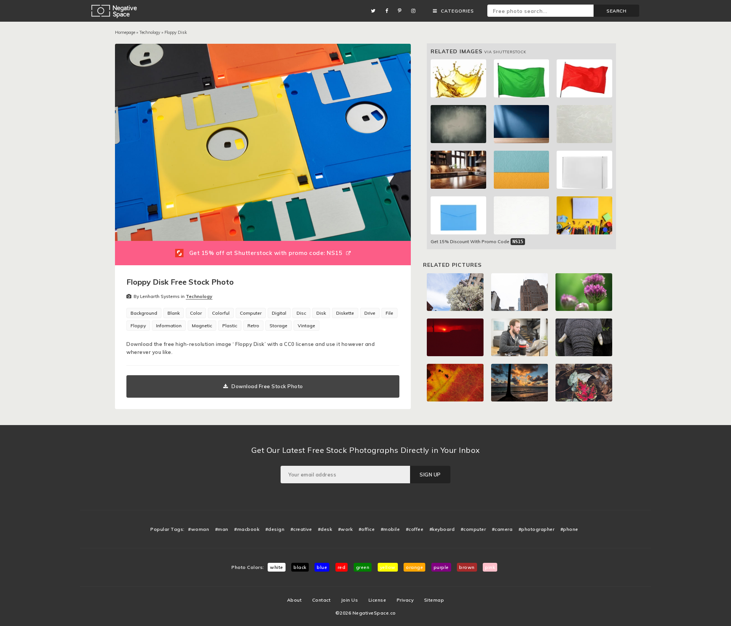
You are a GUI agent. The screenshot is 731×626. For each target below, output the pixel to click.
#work (345, 529)
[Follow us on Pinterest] (401, 10)
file (389, 313)
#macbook (246, 529)
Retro (253, 325)
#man (221, 529)
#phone (569, 529)
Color (196, 313)
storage (278, 325)
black (300, 567)
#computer (473, 529)
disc (301, 313)
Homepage (125, 32)
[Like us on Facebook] (388, 10)
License (377, 600)
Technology (149, 32)
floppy (138, 325)
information (169, 325)
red (342, 567)
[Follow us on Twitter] (375, 10)
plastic (229, 325)
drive (369, 313)
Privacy (405, 600)
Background (144, 313)
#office (367, 529)
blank (174, 313)
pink (490, 567)
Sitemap (434, 600)
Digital (279, 313)
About (294, 600)
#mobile (390, 529)
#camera (502, 529)
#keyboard (442, 529)
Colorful (221, 313)
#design (275, 529)
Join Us (349, 600)
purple (441, 567)
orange (414, 567)
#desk (325, 529)
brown (467, 567)
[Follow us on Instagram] (415, 10)
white (276, 567)
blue (322, 567)
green (363, 567)
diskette (345, 313)
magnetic (202, 325)
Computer (251, 313)
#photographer (537, 529)
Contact (321, 600)
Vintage (306, 325)
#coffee (415, 529)
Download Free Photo (267, 386)
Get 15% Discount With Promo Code (477, 241)
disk (321, 313)
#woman (198, 529)
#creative (301, 529)
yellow (388, 567)
